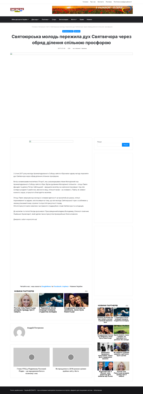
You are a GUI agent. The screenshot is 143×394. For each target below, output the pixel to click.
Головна (85, 2)
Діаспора (35, 19)
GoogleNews (46, 286)
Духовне (77, 31)
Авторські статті (44, 27)
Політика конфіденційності (123, 2)
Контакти (101, 2)
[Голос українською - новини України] (17, 10)
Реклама (109, 2)
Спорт (54, 19)
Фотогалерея (63, 19)
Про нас (93, 2)
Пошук (99, 142)
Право (82, 19)
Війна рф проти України (19, 19)
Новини (89, 19)
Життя (73, 19)
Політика (45, 19)
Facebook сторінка (61, 286)
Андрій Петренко (35, 328)
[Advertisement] (51, 238)
